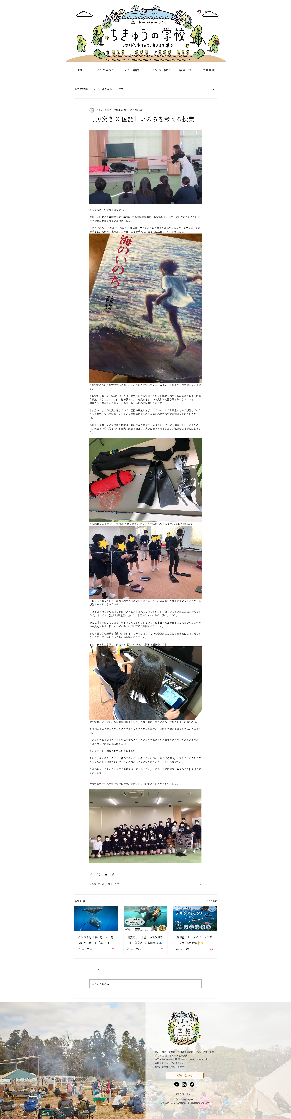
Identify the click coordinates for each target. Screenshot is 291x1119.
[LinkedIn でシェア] (105, 874)
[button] (217, 41)
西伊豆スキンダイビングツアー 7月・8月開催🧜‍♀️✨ (194, 940)
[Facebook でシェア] (90, 874)
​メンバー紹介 (161, 70)
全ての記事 (81, 89)
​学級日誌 (185, 70)
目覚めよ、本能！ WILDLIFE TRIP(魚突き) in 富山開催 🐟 (144, 940)
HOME (81, 70)
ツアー (122, 89)
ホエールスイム (103, 89)
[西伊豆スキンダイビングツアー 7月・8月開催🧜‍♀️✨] (195, 918)
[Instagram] (184, 1084)
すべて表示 (211, 901)
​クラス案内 (131, 70)
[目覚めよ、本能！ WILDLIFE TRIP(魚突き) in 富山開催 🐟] (145, 918)
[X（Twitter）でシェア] (98, 874)
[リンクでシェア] (113, 874)
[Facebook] (192, 1084)
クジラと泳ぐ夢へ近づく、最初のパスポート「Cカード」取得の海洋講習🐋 (96, 941)
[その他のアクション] (200, 110)
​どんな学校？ (105, 70)
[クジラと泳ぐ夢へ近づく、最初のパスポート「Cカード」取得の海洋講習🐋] (96, 918)
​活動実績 (208, 70)
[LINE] (177, 1084)
